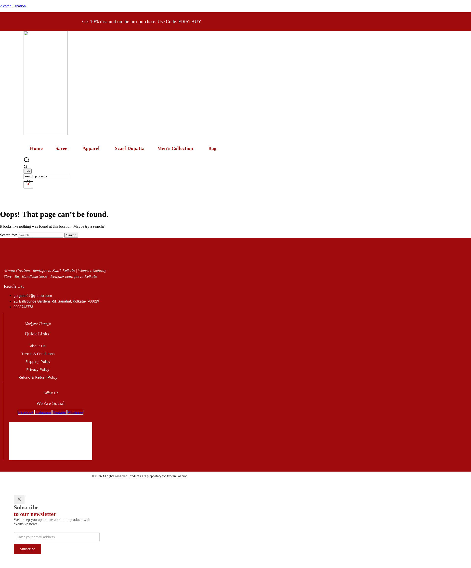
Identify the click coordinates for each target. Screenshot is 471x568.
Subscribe (27, 549)
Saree (61, 148)
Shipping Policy (38, 361)
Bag (212, 148)
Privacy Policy (37, 369)
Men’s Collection (175, 148)
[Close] (19, 499)
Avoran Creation (13, 6)
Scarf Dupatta (129, 148)
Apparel (91, 148)
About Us (38, 345)
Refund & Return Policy (37, 377)
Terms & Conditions (38, 353)
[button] (62, 148)
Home (36, 148)
